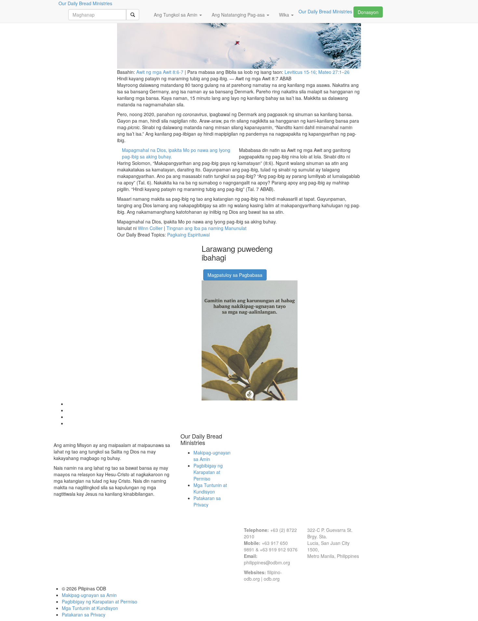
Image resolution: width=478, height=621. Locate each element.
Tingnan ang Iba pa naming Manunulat (206, 228)
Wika (284, 14)
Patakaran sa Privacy (207, 501)
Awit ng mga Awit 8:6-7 (159, 72)
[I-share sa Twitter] (222, 267)
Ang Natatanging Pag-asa (239, 14)
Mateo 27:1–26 (334, 72)
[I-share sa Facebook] (206, 267)
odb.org (272, 578)
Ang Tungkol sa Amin (176, 14)
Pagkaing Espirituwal (188, 234)
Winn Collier (150, 228)
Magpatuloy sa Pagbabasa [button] (234, 275)
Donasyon (368, 12)
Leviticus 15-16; (301, 72)
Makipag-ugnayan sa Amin (89, 595)
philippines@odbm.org (267, 562)
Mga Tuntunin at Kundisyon (210, 488)
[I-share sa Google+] (214, 267)
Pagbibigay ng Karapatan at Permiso (208, 472)
